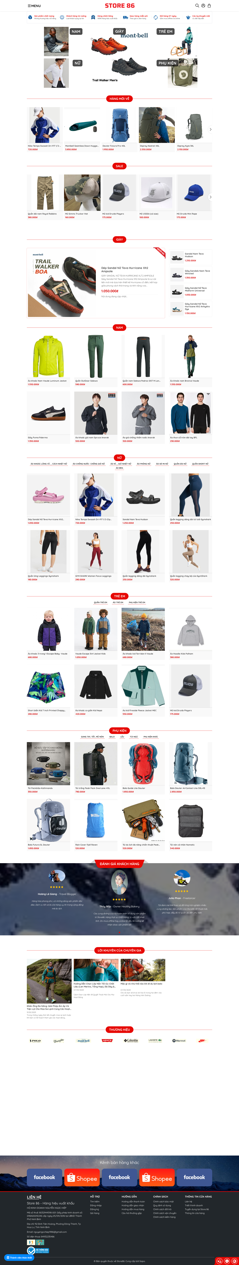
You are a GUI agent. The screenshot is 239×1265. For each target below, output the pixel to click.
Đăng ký (94, 1209)
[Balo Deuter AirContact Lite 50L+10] (190, 763)
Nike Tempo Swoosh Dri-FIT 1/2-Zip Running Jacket (44, 146)
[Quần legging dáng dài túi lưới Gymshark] (190, 495)
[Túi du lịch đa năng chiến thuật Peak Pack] (143, 820)
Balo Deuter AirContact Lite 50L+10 (187, 788)
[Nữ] (56, 73)
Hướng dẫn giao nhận (133, 1205)
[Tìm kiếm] (197, 6)
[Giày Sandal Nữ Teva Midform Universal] (177, 291)
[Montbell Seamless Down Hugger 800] (82, 125)
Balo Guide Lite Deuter (134, 788)
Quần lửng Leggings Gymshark (43, 576)
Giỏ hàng (94, 1213)
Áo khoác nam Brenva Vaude (184, 381)
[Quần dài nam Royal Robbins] (45, 192)
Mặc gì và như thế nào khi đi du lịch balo (141, 983)
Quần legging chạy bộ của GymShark (188, 576)
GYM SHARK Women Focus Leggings (93, 576)
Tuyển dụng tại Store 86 (197, 1209)
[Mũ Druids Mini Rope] (194, 192)
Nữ (119, 458)
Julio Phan (174, 898)
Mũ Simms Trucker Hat (76, 214)
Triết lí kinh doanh (194, 1205)
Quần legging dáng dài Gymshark (139, 576)
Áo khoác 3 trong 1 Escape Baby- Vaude (47, 654)
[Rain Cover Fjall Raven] (96, 820)
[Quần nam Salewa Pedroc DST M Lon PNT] (143, 356)
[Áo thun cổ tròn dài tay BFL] (190, 413)
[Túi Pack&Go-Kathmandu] (48, 763)
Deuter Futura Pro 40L (114, 146)
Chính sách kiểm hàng (164, 1217)
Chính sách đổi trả (162, 1209)
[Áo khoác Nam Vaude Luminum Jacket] (48, 356)
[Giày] (119, 57)
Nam (119, 328)
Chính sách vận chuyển (164, 1213)
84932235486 (47, 1236)
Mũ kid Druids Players (113, 214)
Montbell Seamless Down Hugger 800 (81, 146)
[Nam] (56, 41)
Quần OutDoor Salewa (86, 381)
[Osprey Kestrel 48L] (157, 125)
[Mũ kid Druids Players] (119, 192)
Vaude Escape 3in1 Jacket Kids (90, 654)
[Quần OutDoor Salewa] (96, 356)
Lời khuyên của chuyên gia (119, 950)
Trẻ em (119, 596)
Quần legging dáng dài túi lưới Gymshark (190, 519)
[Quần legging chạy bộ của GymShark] (190, 551)
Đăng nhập (96, 1205)
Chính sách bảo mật (163, 1201)
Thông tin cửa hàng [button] (198, 1196)
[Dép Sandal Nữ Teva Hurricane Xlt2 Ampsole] (62, 283)
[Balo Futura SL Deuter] (48, 820)
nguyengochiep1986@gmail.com (50, 1231)
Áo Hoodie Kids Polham (181, 654)
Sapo (142, 1261)
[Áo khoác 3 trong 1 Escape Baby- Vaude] (48, 629)
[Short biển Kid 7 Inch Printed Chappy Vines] (48, 686)
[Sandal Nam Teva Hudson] (177, 257)
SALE (119, 166)
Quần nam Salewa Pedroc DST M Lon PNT (141, 381)
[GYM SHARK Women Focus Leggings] (96, 551)
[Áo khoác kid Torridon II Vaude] (143, 629)
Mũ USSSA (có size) (149, 214)
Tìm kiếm (95, 1201)
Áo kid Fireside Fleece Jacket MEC (139, 710)
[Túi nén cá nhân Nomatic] (190, 820)
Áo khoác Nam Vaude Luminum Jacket (47, 381)
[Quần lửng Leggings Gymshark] (48, 551)
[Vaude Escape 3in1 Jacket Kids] (96, 629)
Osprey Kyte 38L (185, 146)
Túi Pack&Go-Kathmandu (40, 788)
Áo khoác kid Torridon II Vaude (138, 654)
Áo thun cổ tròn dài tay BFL (183, 437)
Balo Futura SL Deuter (39, 845)
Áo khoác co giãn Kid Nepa (88, 710)
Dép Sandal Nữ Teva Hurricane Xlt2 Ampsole (124, 269)
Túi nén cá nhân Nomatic (182, 845)
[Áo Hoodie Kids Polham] (190, 629)
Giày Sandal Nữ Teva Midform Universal (196, 289)
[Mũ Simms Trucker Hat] (82, 192)
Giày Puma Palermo (38, 437)
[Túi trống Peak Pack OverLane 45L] (96, 763)
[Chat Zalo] (234, 1261)
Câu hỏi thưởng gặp (132, 1213)
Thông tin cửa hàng (195, 1213)
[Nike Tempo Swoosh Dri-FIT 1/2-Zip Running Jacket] (45, 125)
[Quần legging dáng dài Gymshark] (143, 551)
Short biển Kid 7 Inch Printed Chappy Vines (46, 710)
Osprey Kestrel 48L (149, 146)
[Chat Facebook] (227, 1261)
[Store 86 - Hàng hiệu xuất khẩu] (119, 5)
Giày (119, 239)
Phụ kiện (119, 731)
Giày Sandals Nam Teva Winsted (197, 272)
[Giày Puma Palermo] (48, 413)
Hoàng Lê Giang (47, 894)
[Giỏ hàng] (209, 6)
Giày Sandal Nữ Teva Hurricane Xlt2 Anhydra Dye (197, 306)
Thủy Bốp (105, 906)
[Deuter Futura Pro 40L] (119, 125)
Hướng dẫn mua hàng (133, 1209)
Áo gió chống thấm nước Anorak (139, 437)
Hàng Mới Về (119, 99)
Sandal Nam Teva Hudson (194, 255)
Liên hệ (188, 1201)
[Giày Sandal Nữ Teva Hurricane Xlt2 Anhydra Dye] (177, 308)
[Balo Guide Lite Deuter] (143, 763)
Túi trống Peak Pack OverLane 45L (92, 788)
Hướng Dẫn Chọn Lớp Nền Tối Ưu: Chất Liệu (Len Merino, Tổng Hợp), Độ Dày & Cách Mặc (94, 986)
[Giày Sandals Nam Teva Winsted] (177, 274)
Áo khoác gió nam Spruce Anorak (92, 437)
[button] (210, 129)
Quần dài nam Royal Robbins (42, 214)
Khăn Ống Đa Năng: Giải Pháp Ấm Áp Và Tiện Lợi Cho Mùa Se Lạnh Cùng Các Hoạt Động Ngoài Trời (48, 1009)
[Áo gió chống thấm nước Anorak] (143, 413)
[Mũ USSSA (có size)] (156, 192)
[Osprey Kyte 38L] (194, 125)
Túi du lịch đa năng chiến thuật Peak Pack (141, 845)
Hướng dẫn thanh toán (133, 1201)
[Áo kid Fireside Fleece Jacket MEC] (143, 686)
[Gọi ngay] (219, 1261)
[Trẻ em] (182, 41)
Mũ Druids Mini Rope (187, 214)
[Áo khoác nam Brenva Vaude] (190, 356)
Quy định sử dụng (162, 1205)
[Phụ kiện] (182, 73)
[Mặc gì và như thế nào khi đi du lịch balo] (143, 970)
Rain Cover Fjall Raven (86, 845)
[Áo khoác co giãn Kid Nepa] (96, 686)
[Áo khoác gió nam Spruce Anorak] (96, 413)
